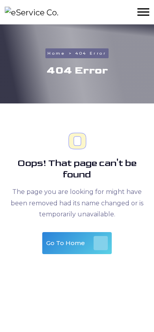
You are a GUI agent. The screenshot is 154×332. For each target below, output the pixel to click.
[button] (143, 12)
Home (56, 53)
